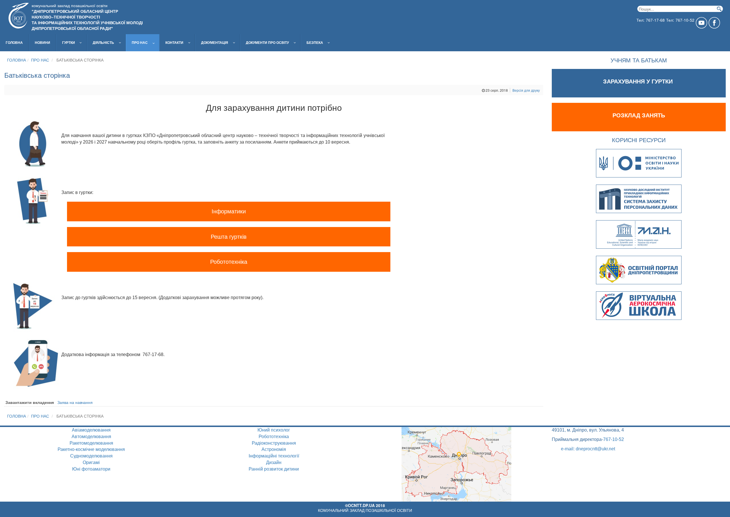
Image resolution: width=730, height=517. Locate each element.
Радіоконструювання (274, 443)
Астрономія (273, 449)
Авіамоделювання (91, 430)
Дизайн (273, 462)
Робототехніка (228, 262)
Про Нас (40, 60)
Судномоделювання (91, 455)
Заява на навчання (75, 402)
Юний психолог (273, 430)
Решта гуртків (229, 237)
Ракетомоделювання (91, 443)
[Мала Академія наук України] (639, 233)
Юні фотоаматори (91, 469)
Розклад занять (639, 115)
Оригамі (91, 462)
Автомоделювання (91, 436)
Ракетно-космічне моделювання (91, 449)
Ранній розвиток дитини (274, 469)
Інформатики (229, 211)
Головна (16, 60)
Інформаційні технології (274, 455)
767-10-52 (613, 439)
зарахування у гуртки (638, 81)
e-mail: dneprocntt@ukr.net (588, 448)
